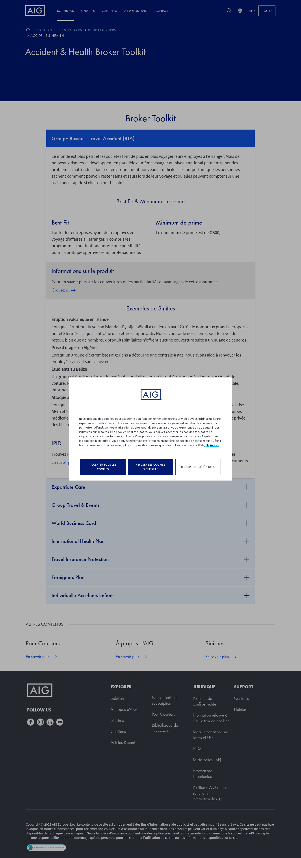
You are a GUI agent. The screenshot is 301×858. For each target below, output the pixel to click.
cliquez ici (212, 445)
